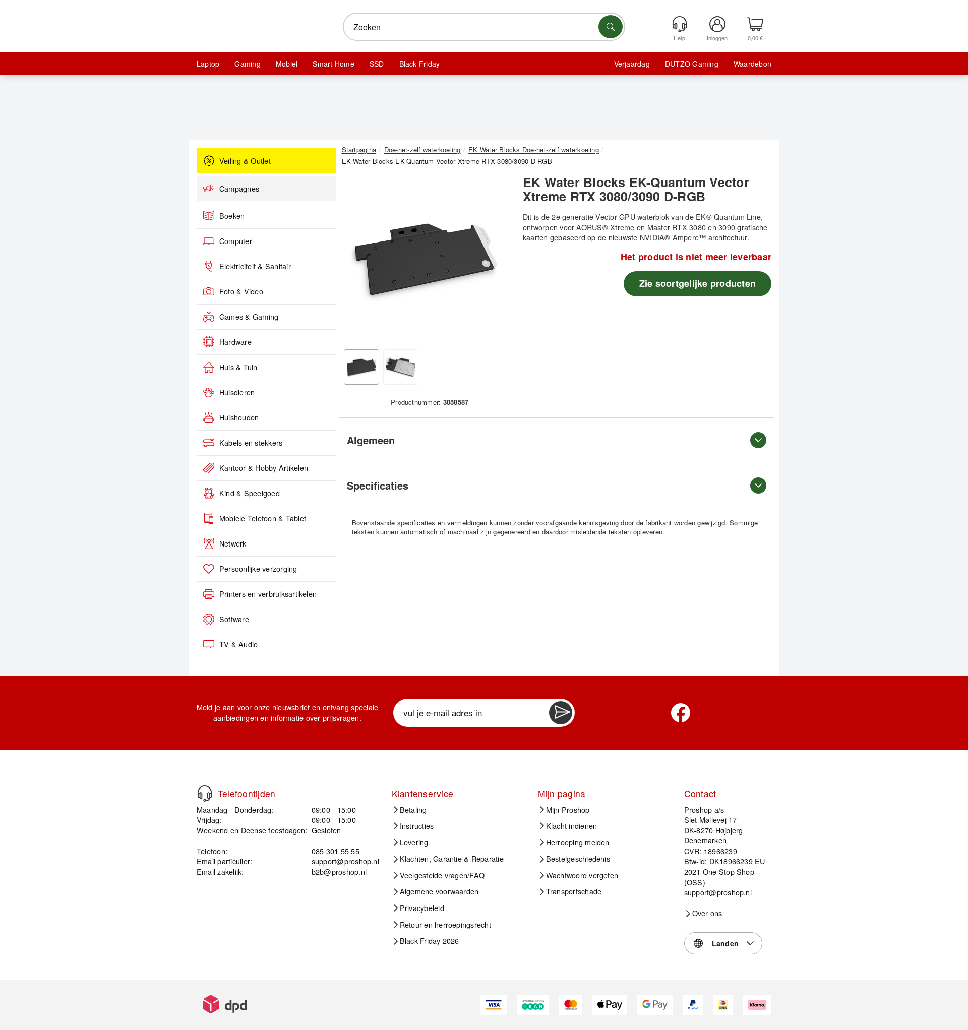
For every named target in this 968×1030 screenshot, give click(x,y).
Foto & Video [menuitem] (241, 291)
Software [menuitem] (234, 619)
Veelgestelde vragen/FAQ (442, 875)
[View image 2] (400, 367)
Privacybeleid (422, 908)
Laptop (208, 63)
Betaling (413, 810)
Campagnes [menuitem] (239, 189)
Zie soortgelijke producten (697, 283)
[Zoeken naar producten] (610, 26)
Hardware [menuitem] (235, 342)
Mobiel (286, 63)
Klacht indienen (571, 826)
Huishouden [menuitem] (239, 417)
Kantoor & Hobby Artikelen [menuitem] (263, 468)
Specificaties (377, 485)
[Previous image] (357, 260)
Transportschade (574, 891)
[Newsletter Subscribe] (560, 712)
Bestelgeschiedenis (578, 859)
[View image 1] (361, 367)
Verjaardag (632, 63)
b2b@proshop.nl (339, 871)
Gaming (247, 63)
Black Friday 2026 (429, 941)
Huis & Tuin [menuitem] (238, 367)
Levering (414, 842)
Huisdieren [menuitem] (237, 392)
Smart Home (333, 63)
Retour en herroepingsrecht (445, 925)
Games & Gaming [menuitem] (248, 317)
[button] (426, 257)
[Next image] (495, 260)
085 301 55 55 (335, 850)
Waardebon (752, 63)
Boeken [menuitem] (232, 216)
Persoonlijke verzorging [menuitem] (258, 569)
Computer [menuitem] (235, 241)
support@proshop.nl (345, 861)
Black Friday (419, 63)
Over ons (707, 913)
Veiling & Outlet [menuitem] (245, 161)
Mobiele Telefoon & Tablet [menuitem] (262, 518)
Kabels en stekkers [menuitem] (250, 443)
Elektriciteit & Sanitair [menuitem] (255, 266)
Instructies (417, 826)
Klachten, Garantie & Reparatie (452, 859)
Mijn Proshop (568, 810)
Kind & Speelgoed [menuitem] (249, 493)
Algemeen (371, 440)
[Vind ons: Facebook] (680, 713)
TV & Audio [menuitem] (238, 644)
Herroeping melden (578, 842)
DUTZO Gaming (691, 63)
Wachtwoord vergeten (582, 875)
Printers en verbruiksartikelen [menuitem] (268, 594)
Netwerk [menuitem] (233, 543)
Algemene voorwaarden (439, 891)
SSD (377, 63)
